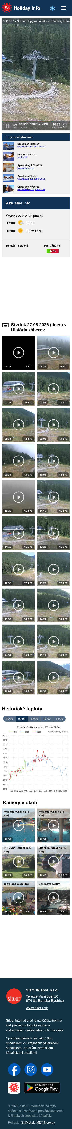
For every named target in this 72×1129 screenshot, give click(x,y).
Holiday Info (17, 5)
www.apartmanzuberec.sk (31, 178)
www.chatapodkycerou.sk (31, 189)
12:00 (34, 718)
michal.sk (22, 157)
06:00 (9, 718)
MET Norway (45, 1122)
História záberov (28, 329)
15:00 (47, 718)
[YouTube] (47, 1070)
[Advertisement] (36, 287)
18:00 (59, 718)
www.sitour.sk (37, 1008)
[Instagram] (30, 1070)
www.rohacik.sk (25, 168)
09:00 (21, 718)
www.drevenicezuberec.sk (31, 146)
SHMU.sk (28, 1122)
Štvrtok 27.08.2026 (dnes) (37, 324)
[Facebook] (14, 1070)
